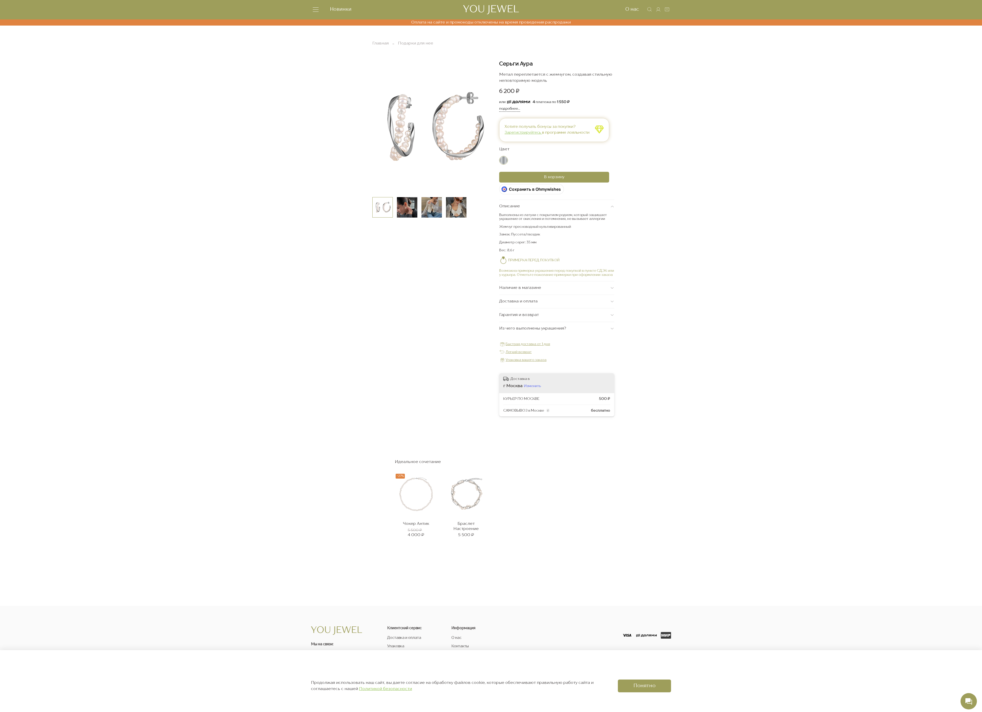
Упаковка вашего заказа (526, 360)
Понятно (644, 685)
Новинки (340, 9)
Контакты (460, 646)
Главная (380, 43)
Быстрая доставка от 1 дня (528, 344)
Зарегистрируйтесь (523, 133)
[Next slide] (483, 127)
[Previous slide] (380, 127)
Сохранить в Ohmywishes (535, 189)
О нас (632, 9)
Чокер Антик (416, 524)
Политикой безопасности (385, 689)
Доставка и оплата (404, 638)
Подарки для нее (415, 43)
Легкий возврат (519, 352)
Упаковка (395, 646)
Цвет (504, 149)
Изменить (532, 386)
